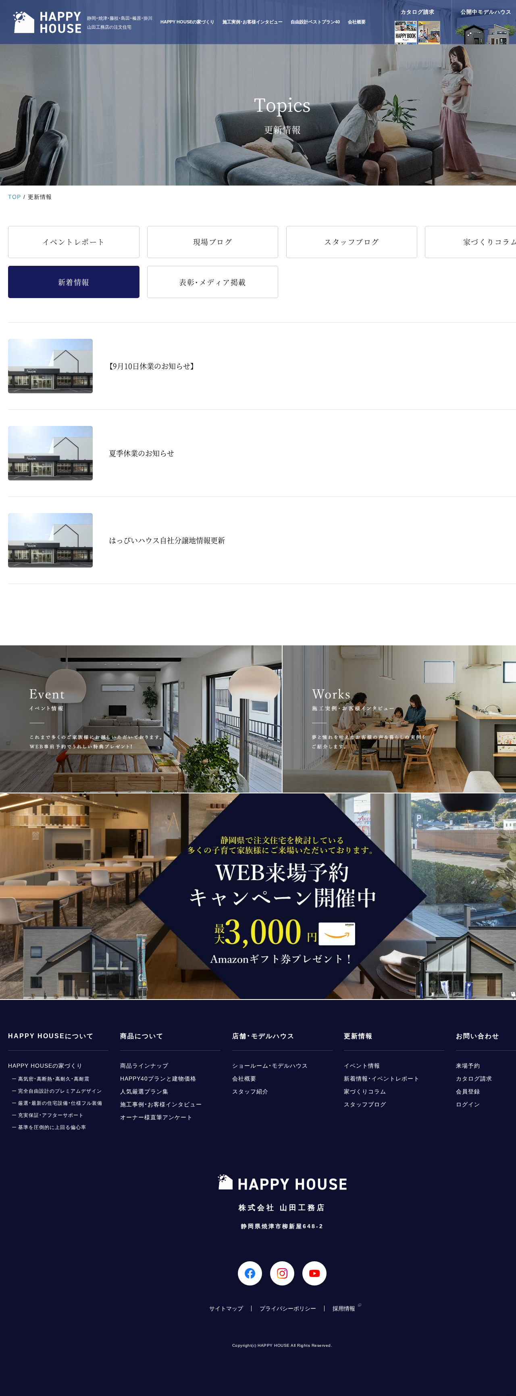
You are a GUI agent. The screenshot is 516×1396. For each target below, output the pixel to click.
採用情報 (344, 1308)
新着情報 (73, 282)
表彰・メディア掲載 (212, 282)
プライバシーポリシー (288, 1308)
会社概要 (357, 22)
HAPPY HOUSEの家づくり (187, 22)
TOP (14, 197)
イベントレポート (73, 241)
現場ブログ (213, 241)
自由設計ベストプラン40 (315, 22)
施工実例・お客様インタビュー (253, 22)
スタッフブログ (351, 241)
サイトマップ (226, 1308)
